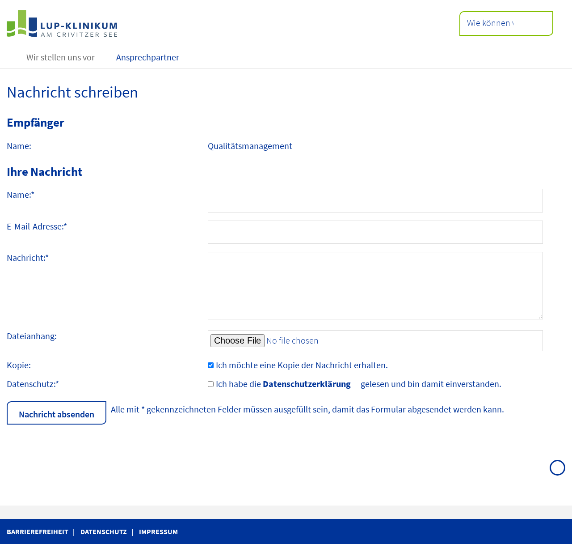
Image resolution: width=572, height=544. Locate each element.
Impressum (158, 531)
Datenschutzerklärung (307, 383)
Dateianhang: (32, 335)
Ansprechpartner (147, 57)
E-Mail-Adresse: (37, 226)
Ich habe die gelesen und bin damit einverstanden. (358, 383)
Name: (20, 194)
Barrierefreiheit (37, 531)
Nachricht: (28, 257)
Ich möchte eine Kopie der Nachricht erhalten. (302, 364)
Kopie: (19, 364)
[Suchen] (534, 23)
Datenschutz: (33, 383)
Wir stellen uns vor (60, 57)
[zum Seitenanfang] (557, 468)
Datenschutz (103, 531)
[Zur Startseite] (146, 23)
